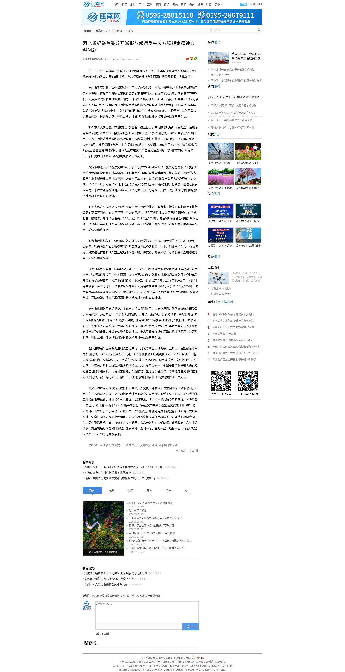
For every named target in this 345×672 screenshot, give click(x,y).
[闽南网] (94, 4)
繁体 (260, 4)
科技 (208, 4)
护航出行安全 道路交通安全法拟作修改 (150, 503)
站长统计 (205, 662)
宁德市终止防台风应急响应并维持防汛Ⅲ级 (236, 346)
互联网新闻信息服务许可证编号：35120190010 (211, 666)
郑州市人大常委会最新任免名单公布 (106, 584)
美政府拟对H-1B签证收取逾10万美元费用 (152, 533)
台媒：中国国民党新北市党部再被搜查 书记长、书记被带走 (119, 478)
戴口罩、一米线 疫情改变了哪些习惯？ (233, 120)
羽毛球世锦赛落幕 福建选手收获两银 (233, 314)
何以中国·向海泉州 (221, 294)
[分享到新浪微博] (191, 58)
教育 (192, 4)
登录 (99, 633)
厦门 (158, 4)
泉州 (132, 4)
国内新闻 (117, 30)
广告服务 (175, 658)
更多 (217, 4)
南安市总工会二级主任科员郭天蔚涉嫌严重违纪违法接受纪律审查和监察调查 (220, 221)
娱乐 (200, 4)
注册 (250, 4)
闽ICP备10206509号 (179, 666)
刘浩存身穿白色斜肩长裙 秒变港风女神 (107, 472)
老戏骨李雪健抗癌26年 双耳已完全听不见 (109, 578)
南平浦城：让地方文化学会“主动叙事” (234, 327)
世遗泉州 (213, 267)
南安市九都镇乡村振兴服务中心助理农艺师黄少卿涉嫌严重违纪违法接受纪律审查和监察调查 (248, 221)
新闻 (124, 4)
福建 (166, 4)
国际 (183, 4)
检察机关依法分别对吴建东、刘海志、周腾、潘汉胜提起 (160, 540)
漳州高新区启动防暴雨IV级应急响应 (233, 340)
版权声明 (145, 658)
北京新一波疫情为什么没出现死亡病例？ (233, 112)
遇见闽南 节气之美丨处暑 (248, 245)
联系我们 (165, 658)
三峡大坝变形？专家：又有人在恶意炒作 (233, 105)
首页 (116, 4)
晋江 (141, 4)
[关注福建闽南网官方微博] (202, 658)
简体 (255, 4)
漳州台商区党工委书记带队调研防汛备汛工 (236, 353)
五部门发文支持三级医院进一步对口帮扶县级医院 (156, 548)
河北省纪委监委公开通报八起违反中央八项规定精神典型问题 (126, 595)
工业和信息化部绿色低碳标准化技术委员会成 (236, 80)
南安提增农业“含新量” (225, 333)
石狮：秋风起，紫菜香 (219, 163)
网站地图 (185, 658)
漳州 (149, 4)
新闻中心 (101, 30)
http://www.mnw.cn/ (131, 59)
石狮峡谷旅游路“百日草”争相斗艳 (248, 163)
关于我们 (155, 658)
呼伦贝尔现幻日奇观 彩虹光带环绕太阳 (233, 127)
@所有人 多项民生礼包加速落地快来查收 (234, 97)
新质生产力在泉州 (221, 288)
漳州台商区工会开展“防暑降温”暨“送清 (234, 359)
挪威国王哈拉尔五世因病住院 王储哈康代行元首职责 (115, 573)
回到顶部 (195, 658)
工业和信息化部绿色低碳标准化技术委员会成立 (155, 518)
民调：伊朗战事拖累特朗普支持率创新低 (151, 525)
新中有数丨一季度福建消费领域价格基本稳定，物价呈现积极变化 (123, 467)
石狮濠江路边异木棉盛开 (248, 188)
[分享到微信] (195, 58)
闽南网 (88, 30)
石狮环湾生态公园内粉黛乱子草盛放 (220, 188)
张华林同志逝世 (138, 510)
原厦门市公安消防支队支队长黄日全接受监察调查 (220, 245)
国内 (175, 4)
